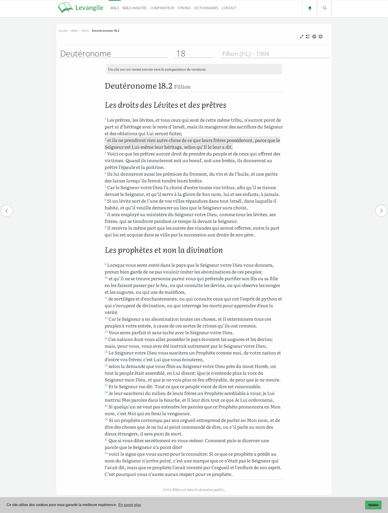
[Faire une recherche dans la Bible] (324, 8)
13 (106, 331)
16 (106, 365)
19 (106, 405)
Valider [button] (373, 505)
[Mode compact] (301, 37)
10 (106, 277)
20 (106, 419)
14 (106, 338)
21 (106, 439)
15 (106, 351)
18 (106, 392)
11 (106, 297)
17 (106, 385)
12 (106, 318)
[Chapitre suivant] (381, 210)
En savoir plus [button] (129, 505)
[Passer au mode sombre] (310, 8)
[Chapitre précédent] (6, 210)
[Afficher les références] (308, 37)
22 (106, 452)
